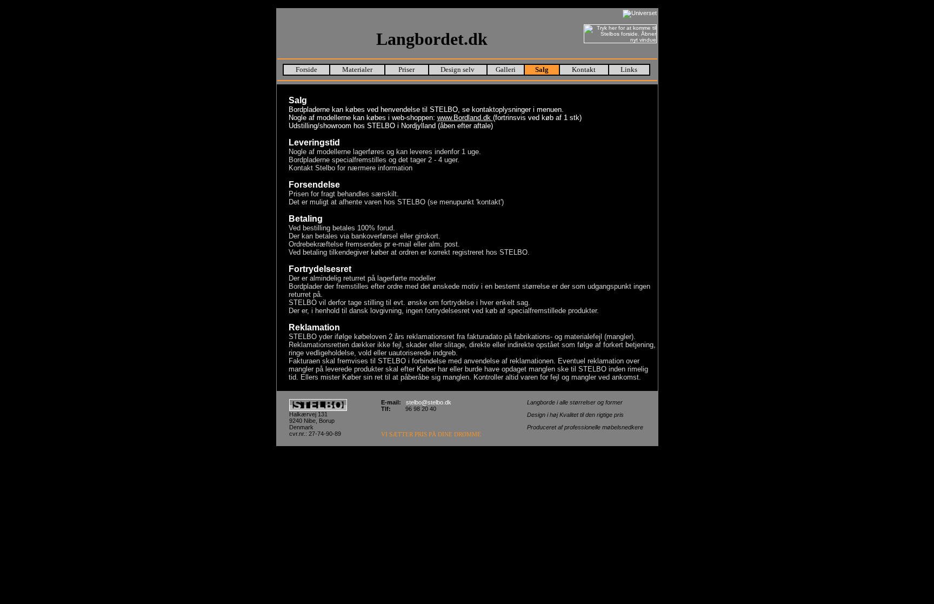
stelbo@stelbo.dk (428, 402)
